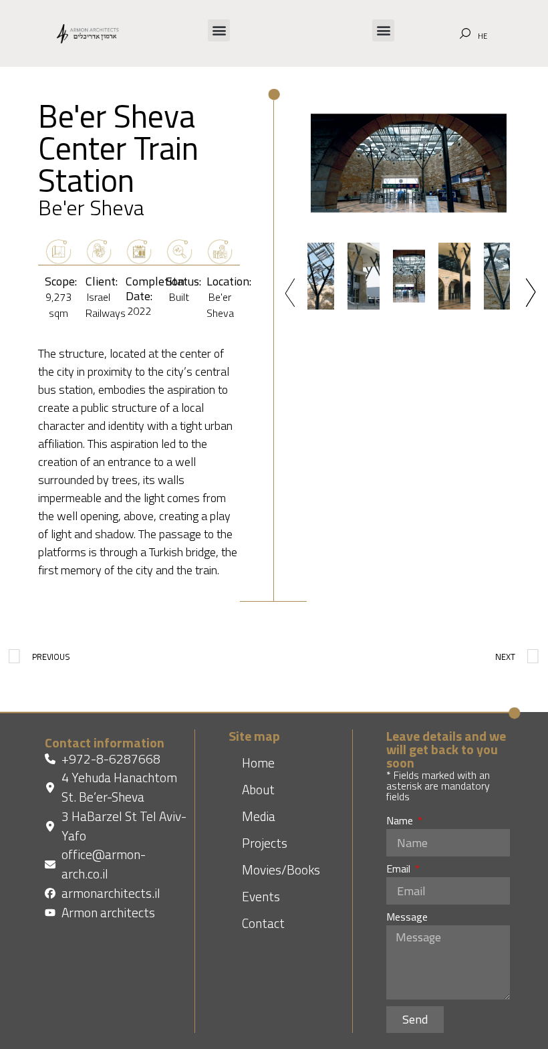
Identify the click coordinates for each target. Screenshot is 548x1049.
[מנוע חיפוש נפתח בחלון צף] (465, 33)
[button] (219, 30)
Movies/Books (281, 869)
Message (407, 918)
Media (258, 816)
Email (399, 870)
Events (261, 896)
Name (401, 821)
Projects (264, 842)
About (258, 789)
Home (258, 762)
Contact (263, 923)
